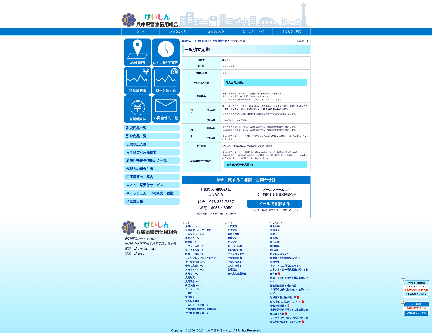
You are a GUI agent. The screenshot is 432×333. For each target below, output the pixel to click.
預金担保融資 (192, 301)
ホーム (140, 31)
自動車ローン (192, 238)
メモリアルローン (194, 269)
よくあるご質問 (291, 31)
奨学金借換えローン (196, 261)
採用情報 (275, 261)
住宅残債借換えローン (197, 313)
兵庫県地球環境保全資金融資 (200, 309)
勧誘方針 (275, 250)
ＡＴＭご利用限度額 (141, 152)
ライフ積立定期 (236, 253)
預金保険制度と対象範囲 (283, 285)
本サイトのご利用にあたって (285, 265)
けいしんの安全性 (279, 253)
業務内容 (275, 246)
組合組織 (275, 242)
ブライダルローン (194, 250)
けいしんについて (254, 31)
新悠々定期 (233, 234)
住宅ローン (191, 226)
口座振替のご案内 (139, 177)
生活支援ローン (193, 285)
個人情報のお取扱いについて (285, 301)
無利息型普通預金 (237, 273)
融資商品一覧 (136, 128)
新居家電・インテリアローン (200, 230)
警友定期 (232, 238)
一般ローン (191, 293)
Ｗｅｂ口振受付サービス (144, 185)
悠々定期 (232, 242)
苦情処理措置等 (278, 305)
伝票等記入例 (136, 144)
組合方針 (275, 238)
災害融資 (190, 277)
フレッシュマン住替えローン (200, 257)
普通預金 (232, 269)
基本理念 (275, 230)
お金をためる (216, 31)
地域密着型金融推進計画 (283, 297)
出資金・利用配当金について (285, 257)
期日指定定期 (235, 250)
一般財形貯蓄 (235, 261)
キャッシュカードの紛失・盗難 (149, 193)
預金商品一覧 (136, 136)
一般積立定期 (235, 257)
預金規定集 (134, 201)
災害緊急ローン (193, 281)
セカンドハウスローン (197, 234)
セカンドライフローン (197, 305)
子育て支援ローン (194, 265)
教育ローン (191, 242)
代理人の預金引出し (141, 169)
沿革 (272, 234)
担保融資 (190, 297)
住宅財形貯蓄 (235, 265)
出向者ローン (192, 273)
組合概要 (275, 226)
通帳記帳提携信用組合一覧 (146, 160)
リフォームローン (194, 246)
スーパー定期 (235, 246)
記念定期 (232, 230)
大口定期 (232, 226)
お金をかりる (178, 31)
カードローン (192, 289)
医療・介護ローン (194, 253)
